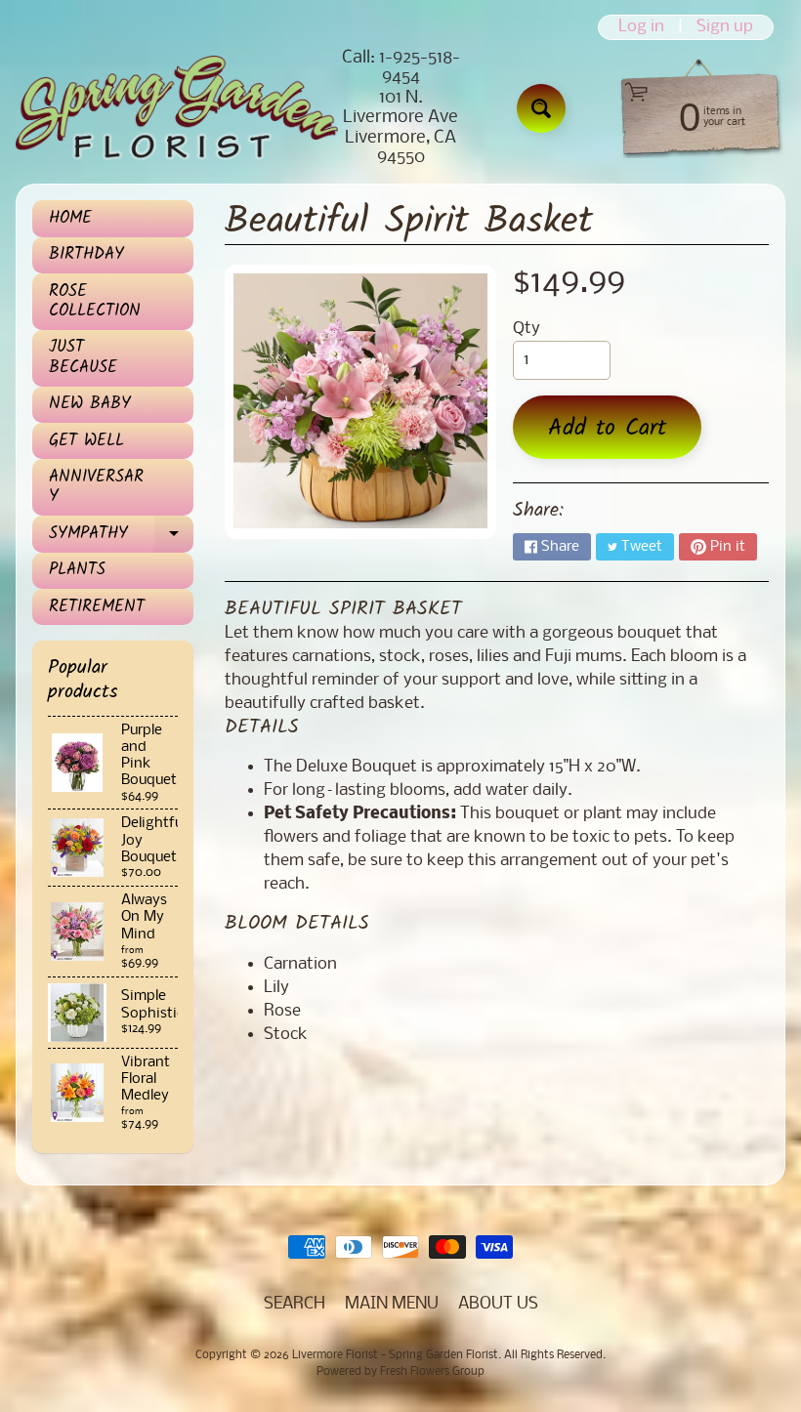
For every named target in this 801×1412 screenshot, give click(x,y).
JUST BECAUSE (83, 357)
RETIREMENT (97, 607)
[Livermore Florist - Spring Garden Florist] (177, 108)
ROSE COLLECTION (95, 301)
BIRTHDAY (86, 254)
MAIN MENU (392, 1304)
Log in (641, 27)
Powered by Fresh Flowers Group (400, 1372)
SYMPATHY (119, 536)
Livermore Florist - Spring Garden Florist (395, 1355)
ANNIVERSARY (96, 487)
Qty (526, 328)
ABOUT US (498, 1304)
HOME (70, 218)
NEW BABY (90, 404)
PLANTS (77, 570)
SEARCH (294, 1304)
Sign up (724, 27)
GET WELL (86, 441)
